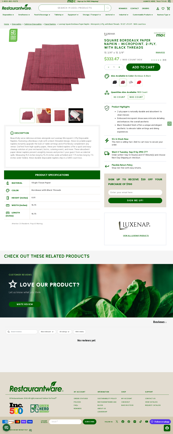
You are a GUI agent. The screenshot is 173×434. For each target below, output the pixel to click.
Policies (77, 402)
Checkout (125, 402)
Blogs (100, 405)
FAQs (76, 405)
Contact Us (150, 398)
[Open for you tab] (167, 428)
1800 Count (142, 93)
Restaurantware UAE (107, 402)
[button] (157, 8)
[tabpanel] (86, 350)
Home (6, 24)
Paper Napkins (50, 24)
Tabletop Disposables (33, 24)
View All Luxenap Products (136, 236)
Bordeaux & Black (143, 76)
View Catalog (151, 402)
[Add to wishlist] (163, 8)
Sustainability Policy (107, 398)
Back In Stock (127, 405)
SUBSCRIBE (89, 422)
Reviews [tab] (160, 322)
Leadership (102, 412)
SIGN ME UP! (135, 200)
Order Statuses (81, 398)
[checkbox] (79, 331)
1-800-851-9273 (10, 1)
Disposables (16, 24)
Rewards (78, 408)
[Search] (107, 8)
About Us (102, 408)
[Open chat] (6, 427)
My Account (126, 398)
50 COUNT (119, 97)
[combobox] (75, 8)
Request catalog (153, 405)
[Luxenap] (112, 36)
